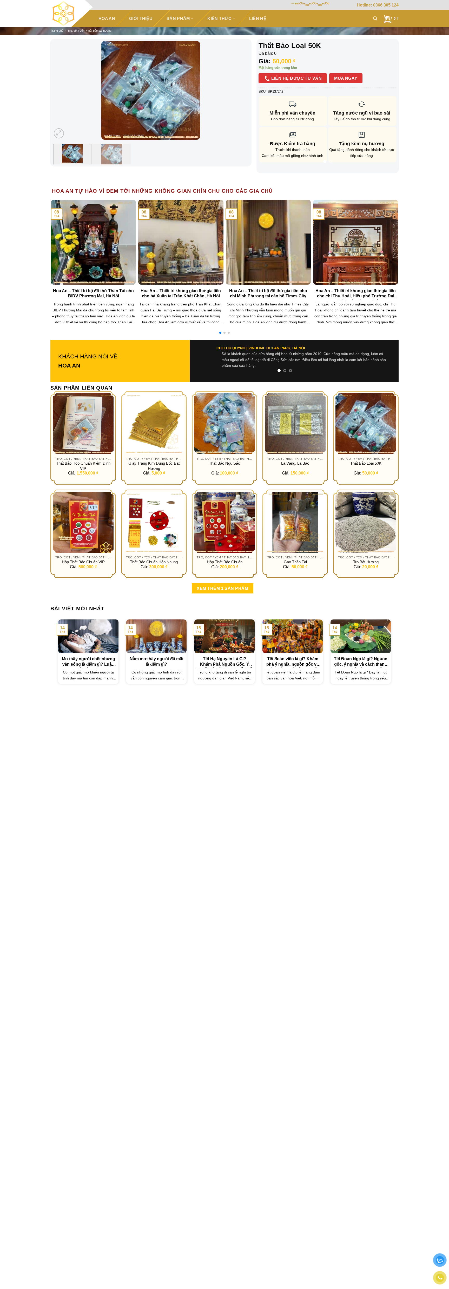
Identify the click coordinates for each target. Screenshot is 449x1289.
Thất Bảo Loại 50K (365, 457)
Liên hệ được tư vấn (296, 78)
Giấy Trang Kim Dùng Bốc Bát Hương (154, 460)
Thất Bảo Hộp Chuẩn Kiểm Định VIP (83, 460)
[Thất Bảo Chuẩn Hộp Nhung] (153, 516)
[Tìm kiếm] (375, 19)
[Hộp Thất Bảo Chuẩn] (224, 516)
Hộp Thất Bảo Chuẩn (224, 556)
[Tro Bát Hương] (365, 516)
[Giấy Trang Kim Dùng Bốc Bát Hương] (153, 418)
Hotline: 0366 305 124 (378, 5)
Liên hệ (257, 18)
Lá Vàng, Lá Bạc (295, 457)
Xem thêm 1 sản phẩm (222, 582)
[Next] (238, 90)
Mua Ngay (346, 78)
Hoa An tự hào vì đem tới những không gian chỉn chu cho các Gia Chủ (162, 191)
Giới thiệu (141, 18)
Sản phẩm (178, 18)
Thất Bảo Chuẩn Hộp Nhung (154, 556)
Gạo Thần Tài (295, 556)
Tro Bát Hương (366, 556)
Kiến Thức (219, 18)
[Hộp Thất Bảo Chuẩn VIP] (83, 516)
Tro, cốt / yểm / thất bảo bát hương (89, 30)
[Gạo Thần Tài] (295, 516)
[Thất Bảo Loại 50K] (365, 418)
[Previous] (62, 90)
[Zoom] (59, 133)
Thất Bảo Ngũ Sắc (224, 457)
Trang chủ (56, 30)
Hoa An (106, 18)
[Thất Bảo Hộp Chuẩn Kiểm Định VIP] (83, 418)
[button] (220, 333)
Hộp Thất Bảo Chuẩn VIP (83, 556)
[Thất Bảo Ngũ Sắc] (224, 418)
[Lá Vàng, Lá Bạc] (295, 418)
